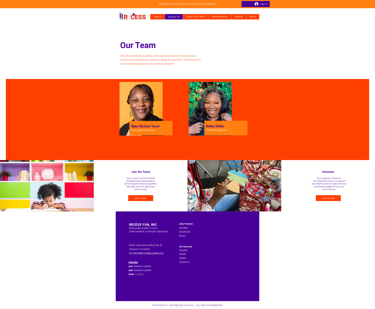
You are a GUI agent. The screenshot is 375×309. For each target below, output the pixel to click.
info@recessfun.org (153, 253)
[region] (150, 119)
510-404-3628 (136, 253)
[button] (195, 16)
